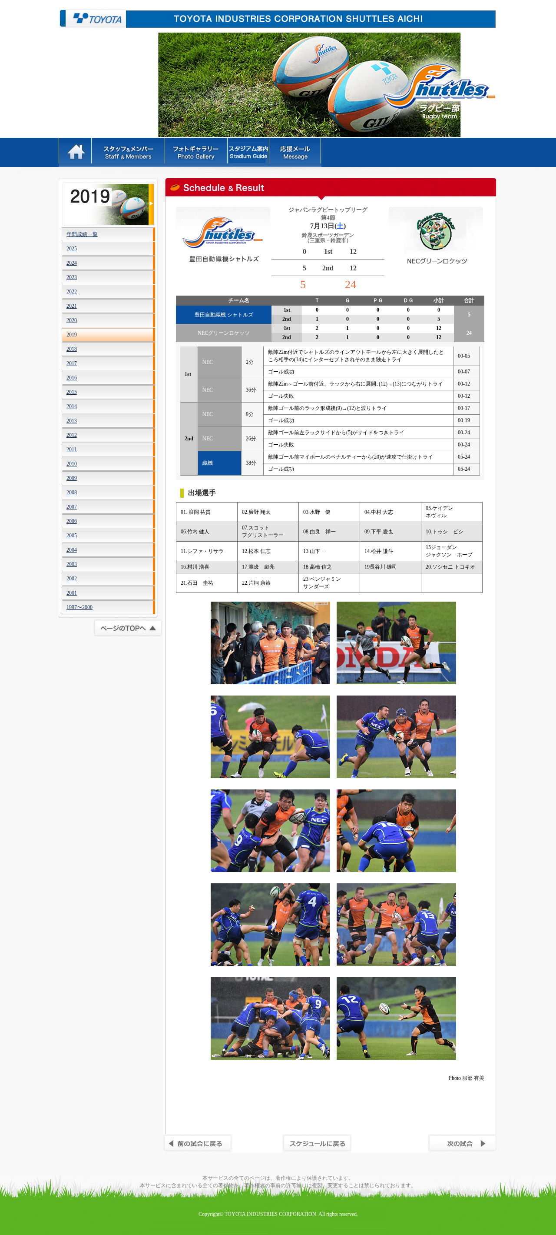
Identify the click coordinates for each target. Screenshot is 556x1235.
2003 (71, 564)
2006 (71, 521)
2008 (71, 492)
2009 (71, 478)
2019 (71, 335)
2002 (71, 579)
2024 (71, 263)
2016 (71, 378)
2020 (71, 320)
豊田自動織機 (92, 18)
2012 (71, 435)
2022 (71, 292)
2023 (71, 277)
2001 (71, 593)
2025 (71, 249)
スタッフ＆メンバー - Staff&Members (128, 152)
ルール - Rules (249, 152)
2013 (71, 421)
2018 (71, 349)
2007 (71, 507)
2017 (71, 363)
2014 (71, 406)
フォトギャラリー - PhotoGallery (196, 152)
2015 (71, 392)
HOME (75, 152)
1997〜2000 (79, 607)
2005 (71, 536)
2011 (71, 449)
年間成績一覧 (82, 234)
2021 (71, 306)
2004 (71, 550)
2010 (71, 464)
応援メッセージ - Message (295, 152)
